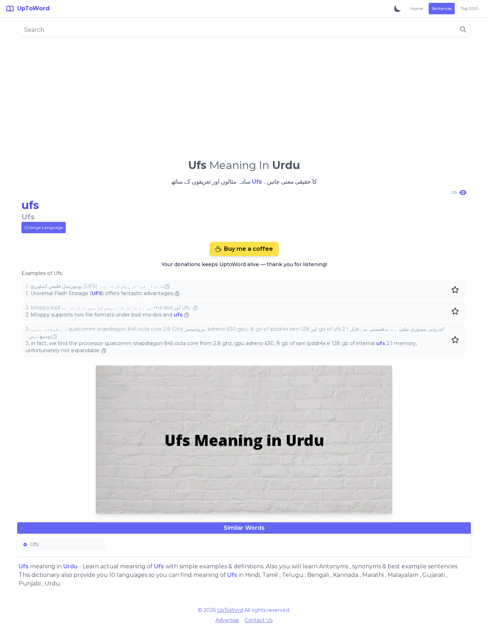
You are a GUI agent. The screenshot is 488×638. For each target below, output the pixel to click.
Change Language (43, 227)
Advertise (227, 620)
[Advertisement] (244, 95)
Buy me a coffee (248, 248)
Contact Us (259, 620)
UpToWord (230, 610)
